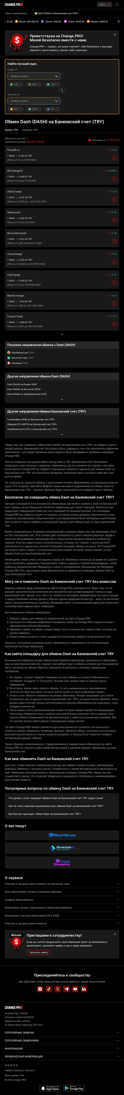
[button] (11, 130)
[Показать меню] (117, 4)
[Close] (115, 34)
